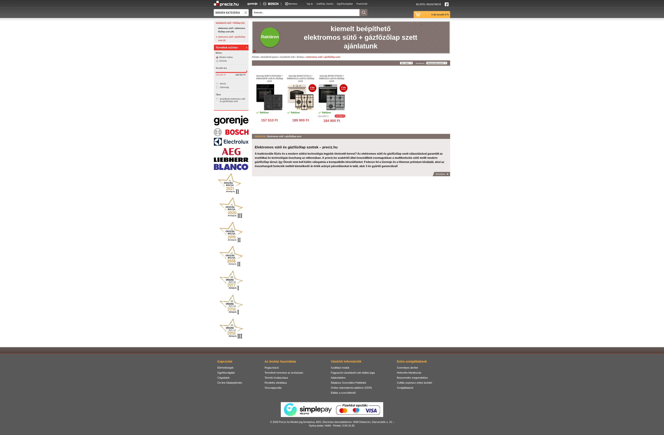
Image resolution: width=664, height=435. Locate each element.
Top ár (310, 3)
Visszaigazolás (273, 387)
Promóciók (361, 3)
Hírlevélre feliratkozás (409, 372)
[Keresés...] (363, 12)
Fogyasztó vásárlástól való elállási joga (353, 372)
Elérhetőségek (225, 367)
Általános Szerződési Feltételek (348, 382)
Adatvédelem (338, 377)
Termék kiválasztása (276, 377)
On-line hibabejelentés (229, 382)
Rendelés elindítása (276, 382)
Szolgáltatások (405, 387)
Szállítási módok (340, 367)
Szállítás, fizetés (324, 3)
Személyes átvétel (407, 367)
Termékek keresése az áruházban (284, 372)
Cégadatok (223, 377)
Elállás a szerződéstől (343, 392)
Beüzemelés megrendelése (412, 377)
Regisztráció (272, 367)
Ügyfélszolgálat (345, 3)
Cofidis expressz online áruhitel (414, 382)
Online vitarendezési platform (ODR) (351, 387)
